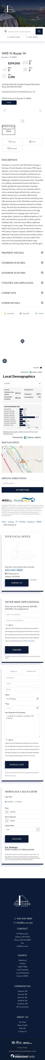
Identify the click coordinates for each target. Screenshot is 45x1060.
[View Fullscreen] (4, 456)
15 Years (19, 802)
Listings (11, 522)
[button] (39, 31)
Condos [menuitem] (22, 963)
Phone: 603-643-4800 (22, 940)
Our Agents (33, 580)
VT (17, 522)
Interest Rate (9, 826)
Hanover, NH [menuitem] (22, 994)
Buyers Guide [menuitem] (22, 1025)
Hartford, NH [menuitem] (22, 1000)
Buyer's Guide (15, 37)
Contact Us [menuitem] (22, 1031)
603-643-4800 (14, 570)
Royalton (31, 522)
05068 (38, 522)
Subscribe (16, 650)
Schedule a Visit (31, 671)
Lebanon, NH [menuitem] (22, 991)
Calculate (16, 839)
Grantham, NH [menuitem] (22, 1003)
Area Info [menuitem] (22, 1028)
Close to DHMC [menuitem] (22, 976)
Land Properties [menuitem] (22, 969)
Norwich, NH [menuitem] (22, 997)
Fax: (22, 943)
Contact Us (16, 583)
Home (4, 522)
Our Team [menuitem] (22, 1022)
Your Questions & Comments (15, 712)
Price (6, 808)
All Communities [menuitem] (22, 1007)
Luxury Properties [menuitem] (22, 973)
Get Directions (22, 490)
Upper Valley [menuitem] (22, 966)
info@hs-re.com (24, 922)
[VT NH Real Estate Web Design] (23, 1056)
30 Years (10, 802)
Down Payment (10, 817)
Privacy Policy (31, 641)
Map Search (33, 37)
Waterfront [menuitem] (22, 960)
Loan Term (8, 797)
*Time (7, 704)
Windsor (23, 522)
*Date (7, 695)
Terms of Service (9, 775)
